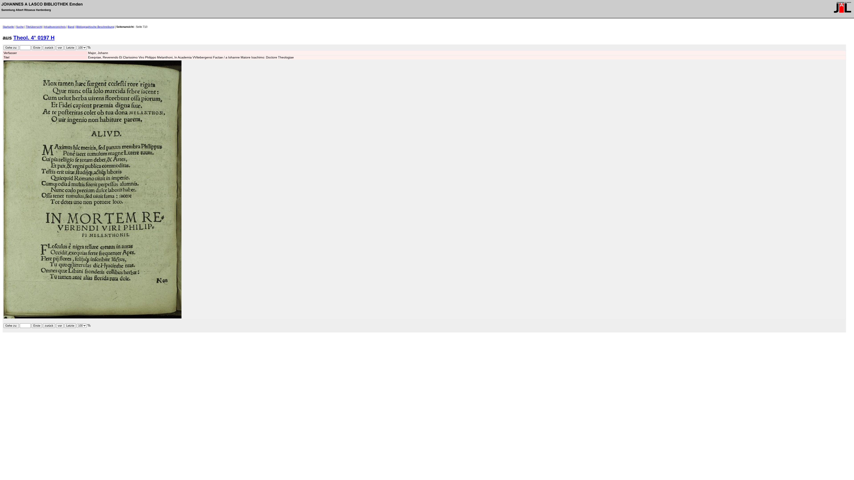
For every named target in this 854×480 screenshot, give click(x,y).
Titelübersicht (34, 26)
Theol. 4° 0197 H (33, 38)
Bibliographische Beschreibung (95, 26)
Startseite (8, 26)
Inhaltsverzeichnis (55, 26)
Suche (20, 26)
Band (71, 26)
